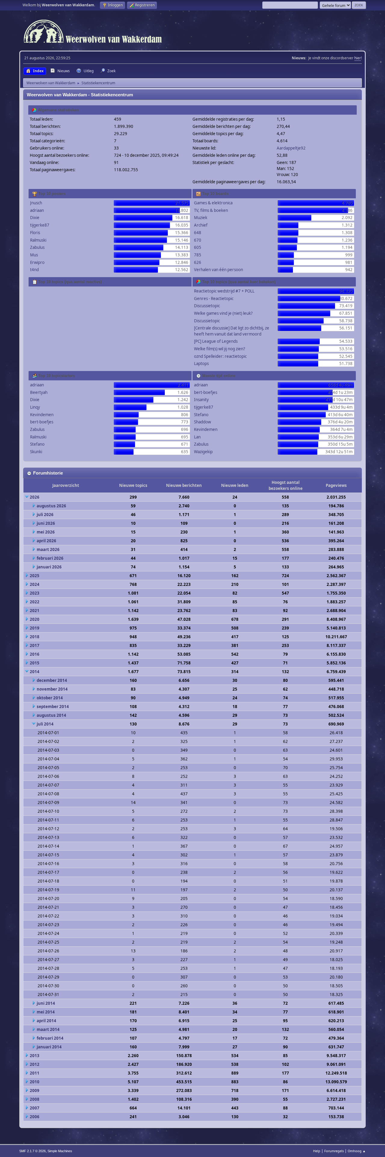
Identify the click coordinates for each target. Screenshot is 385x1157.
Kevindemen (42, 414)
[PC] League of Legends (216, 341)
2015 (34, 663)
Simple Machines (60, 1151)
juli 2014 (45, 724)
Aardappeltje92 (291, 148)
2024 (34, 584)
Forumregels (334, 1151)
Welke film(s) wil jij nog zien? (219, 348)
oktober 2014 (50, 698)
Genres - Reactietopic (213, 298)
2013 (34, 1055)
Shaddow (202, 422)
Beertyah (39, 392)
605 (197, 247)
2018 (34, 636)
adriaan (37, 210)
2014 (34, 671)
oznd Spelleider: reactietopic (220, 356)
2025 (34, 575)
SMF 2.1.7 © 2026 (32, 1151)
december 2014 (52, 680)
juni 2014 (46, 1003)
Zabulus (37, 247)
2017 (34, 645)
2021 (34, 610)
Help (316, 1151)
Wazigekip (203, 451)
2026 (34, 497)
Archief (201, 225)
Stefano (37, 444)
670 (197, 240)
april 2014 (46, 1020)
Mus (34, 255)
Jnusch (36, 203)
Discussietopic (207, 305)
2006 (34, 1116)
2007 (34, 1108)
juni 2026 (46, 523)
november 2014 (52, 689)
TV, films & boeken (211, 210)
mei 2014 (46, 1012)
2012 (34, 1064)
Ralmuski (38, 240)
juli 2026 (45, 514)
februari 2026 (50, 558)
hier (357, 57)
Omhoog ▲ (357, 1151)
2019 (34, 628)
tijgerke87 (39, 225)
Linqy (35, 407)
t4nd (34, 269)
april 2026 (46, 540)
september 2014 (53, 706)
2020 (34, 619)
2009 (34, 1090)
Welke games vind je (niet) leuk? (223, 313)
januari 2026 (49, 567)
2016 (34, 654)
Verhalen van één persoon (218, 269)
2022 (34, 602)
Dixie (34, 217)
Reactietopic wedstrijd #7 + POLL (224, 291)
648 (197, 232)
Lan (197, 437)
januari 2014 (49, 1047)
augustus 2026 (51, 506)
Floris (35, 232)
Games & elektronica (213, 203)
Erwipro (37, 262)
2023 (34, 593)
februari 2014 (50, 1038)
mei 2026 (46, 532)
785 (197, 255)
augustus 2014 (51, 715)
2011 (34, 1073)
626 (197, 262)
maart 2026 (48, 549)
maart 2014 (48, 1029)
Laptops (201, 363)
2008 (34, 1099)
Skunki (36, 451)
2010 (34, 1081)
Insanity (201, 399)
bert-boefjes (41, 422)
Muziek (200, 217)
